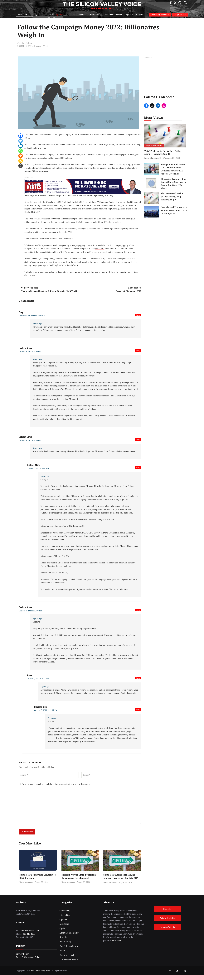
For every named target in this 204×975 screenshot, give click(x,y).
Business (139, 15)
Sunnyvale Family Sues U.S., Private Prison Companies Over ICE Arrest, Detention (173, 169)
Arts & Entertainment (113, 15)
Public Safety (95, 15)
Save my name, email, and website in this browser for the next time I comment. (56, 784)
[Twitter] (20, 140)
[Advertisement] (165, 77)
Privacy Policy (22, 954)
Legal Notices (180, 15)
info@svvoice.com (30, 930)
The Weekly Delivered (160, 15)
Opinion (72, 15)
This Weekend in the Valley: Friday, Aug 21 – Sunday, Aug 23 (163, 152)
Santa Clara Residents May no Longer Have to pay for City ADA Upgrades (120, 878)
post (96, 272)
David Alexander (26, 882)
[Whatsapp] (20, 150)
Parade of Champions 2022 (128, 291)
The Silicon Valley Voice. (40, 971)
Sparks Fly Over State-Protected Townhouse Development (78, 876)
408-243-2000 (29, 934)
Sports (129, 15)
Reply (138, 315)
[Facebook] (20, 135)
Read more (116, 940)
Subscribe (167, 909)
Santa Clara (23, 15)
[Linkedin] (20, 145)
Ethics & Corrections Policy (28, 957)
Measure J (99, 248)
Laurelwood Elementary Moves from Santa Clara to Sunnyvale (174, 210)
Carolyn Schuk (24, 43)
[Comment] (20, 165)
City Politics (59, 15)
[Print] (20, 155)
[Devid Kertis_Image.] (82, 186)
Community (46, 15)
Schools (82, 15)
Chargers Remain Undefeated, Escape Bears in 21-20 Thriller (50, 291)
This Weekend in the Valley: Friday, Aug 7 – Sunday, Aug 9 (172, 196)
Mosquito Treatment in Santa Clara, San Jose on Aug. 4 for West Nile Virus (174, 183)
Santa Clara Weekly (153, 158)
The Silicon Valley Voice (102, 4)
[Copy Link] (20, 160)
